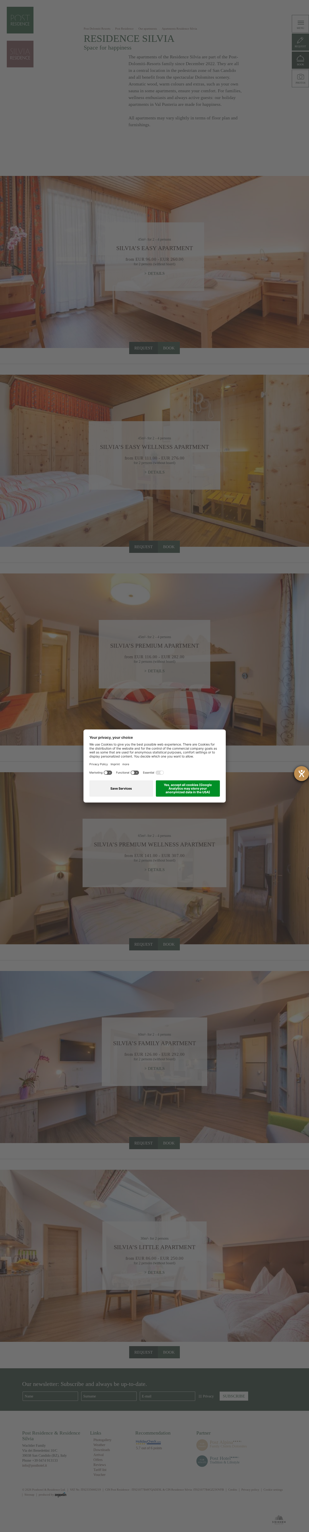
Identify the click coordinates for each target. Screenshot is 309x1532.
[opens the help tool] (301, 773)
